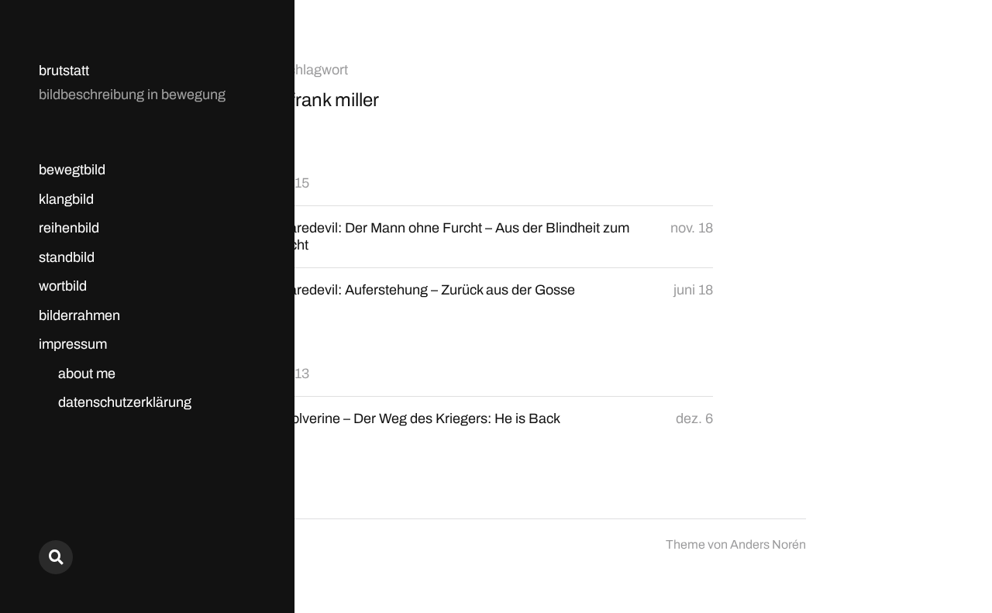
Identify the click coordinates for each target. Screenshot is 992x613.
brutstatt (64, 70)
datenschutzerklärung (124, 402)
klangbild (66, 199)
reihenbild (69, 228)
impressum (73, 344)
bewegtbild (72, 169)
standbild (67, 257)
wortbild (63, 286)
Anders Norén (768, 544)
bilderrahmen (79, 315)
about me (86, 373)
